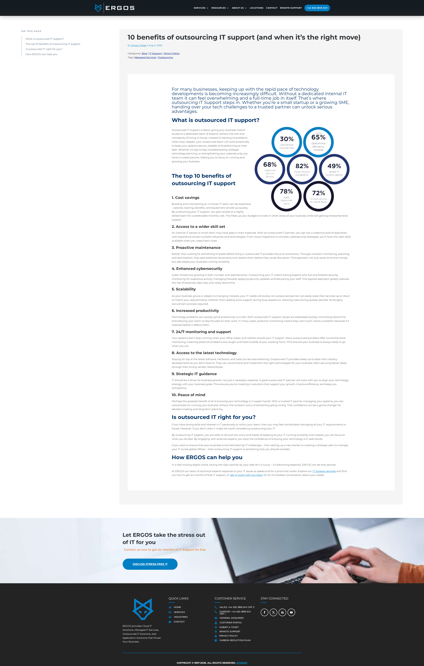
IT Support (155, 53)
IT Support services (324, 471)
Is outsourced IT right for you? (44, 49)
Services (200, 8)
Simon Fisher (139, 45)
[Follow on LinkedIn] (282, 612)
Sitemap (242, 663)
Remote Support (291, 8)
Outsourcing (165, 57)
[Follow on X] (273, 612)
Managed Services (145, 57)
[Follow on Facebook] (264, 612)
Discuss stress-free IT (150, 564)
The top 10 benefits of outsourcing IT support (53, 44)
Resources (219, 8)
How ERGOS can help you (41, 54)
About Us (238, 8)
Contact (271, 8)
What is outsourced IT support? (45, 38)
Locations (257, 8)
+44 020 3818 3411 (317, 8)
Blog (144, 53)
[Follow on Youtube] (291, 612)
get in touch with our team (246, 475)
